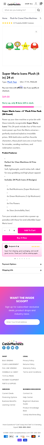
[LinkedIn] (17, 348)
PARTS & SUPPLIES (9, 383)
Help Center (28, 397)
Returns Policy (28, 364)
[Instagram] (8, 348)
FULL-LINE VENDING (9, 368)
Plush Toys (12, 82)
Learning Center (8, 405)
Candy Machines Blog (32, 414)
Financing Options (9, 397)
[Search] (38, 10)
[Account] (36, 4)
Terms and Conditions (32, 372)
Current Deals (7, 393)
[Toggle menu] (4, 3)
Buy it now (22, 238)
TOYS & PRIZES (8, 376)
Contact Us (27, 393)
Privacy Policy (28, 360)
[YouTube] (12, 348)
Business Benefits (9, 401)
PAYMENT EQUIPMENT (10, 380)
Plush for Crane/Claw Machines (23, 18)
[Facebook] (4, 348)
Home (4, 18)
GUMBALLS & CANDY (10, 372)
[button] (17, 258)
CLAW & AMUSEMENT (10, 364)
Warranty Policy (29, 368)
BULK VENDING (7, 360)
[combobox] (22, 10)
